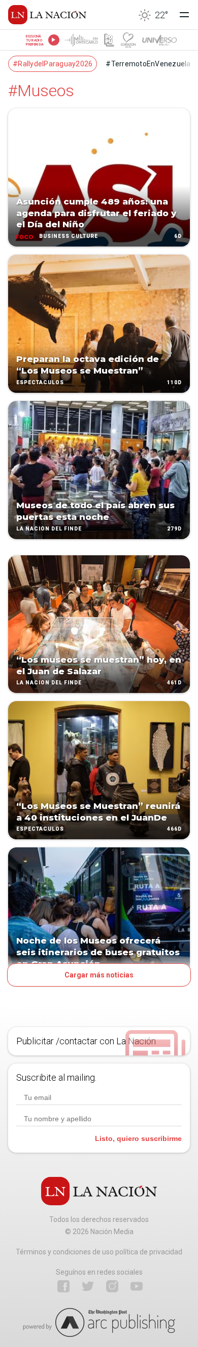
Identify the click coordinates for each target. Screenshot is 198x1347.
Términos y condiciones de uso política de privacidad (99, 1252)
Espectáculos (40, 382)
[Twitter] (88, 1286)
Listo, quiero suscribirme (138, 1138)
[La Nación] (47, 14)
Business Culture (68, 236)
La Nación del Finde (49, 529)
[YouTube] (136, 1286)
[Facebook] (63, 1286)
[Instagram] (112, 1286)
